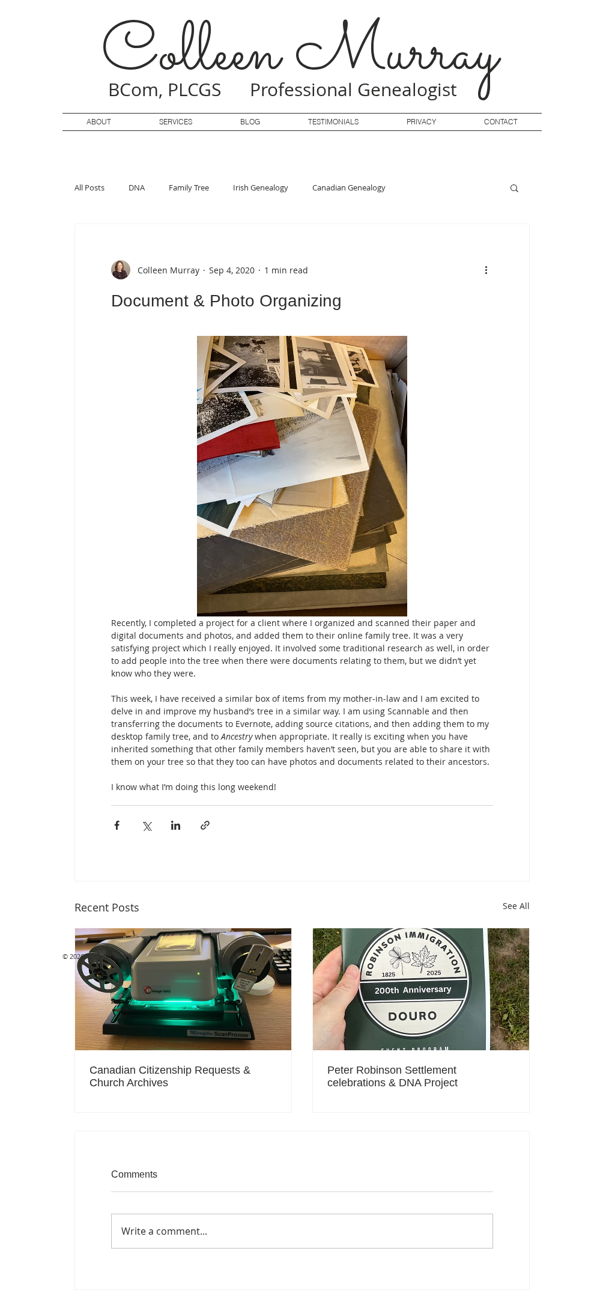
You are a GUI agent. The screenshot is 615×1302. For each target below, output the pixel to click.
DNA (137, 187)
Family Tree (189, 187)
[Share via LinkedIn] (175, 825)
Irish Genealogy (260, 187)
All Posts (89, 187)
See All (516, 905)
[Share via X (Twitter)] (146, 825)
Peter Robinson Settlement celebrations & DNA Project (392, 1076)
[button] (514, 187)
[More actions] (486, 270)
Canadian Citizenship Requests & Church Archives (169, 1076)
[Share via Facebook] (117, 825)
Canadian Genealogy (349, 187)
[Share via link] (205, 825)
